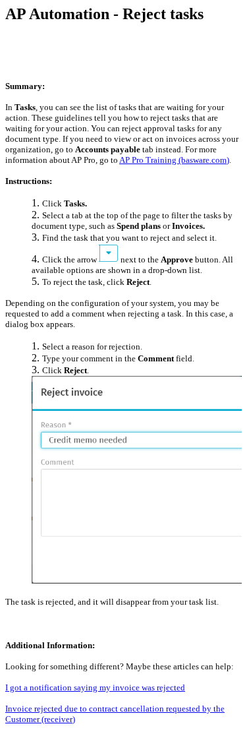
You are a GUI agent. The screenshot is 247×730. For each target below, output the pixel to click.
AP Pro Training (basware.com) (174, 160)
